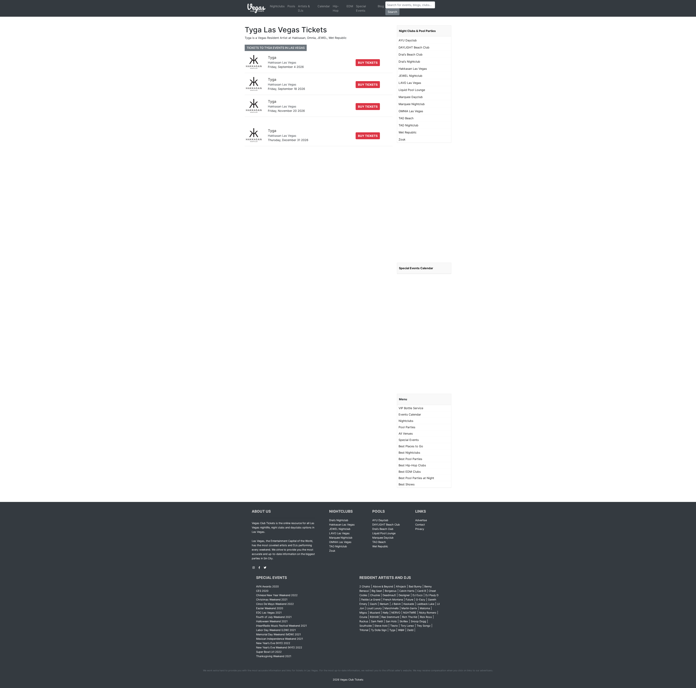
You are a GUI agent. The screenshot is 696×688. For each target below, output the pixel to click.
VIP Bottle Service (411, 408)
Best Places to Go (411, 446)
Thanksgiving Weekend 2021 (273, 656)
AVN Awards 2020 (267, 586)
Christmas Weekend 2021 (271, 599)
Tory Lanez (407, 625)
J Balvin (396, 603)
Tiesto (394, 625)
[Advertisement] (424, 202)
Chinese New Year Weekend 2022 (277, 595)
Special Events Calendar (416, 268)
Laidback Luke (425, 603)
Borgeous (391, 590)
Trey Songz (423, 625)
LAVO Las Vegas (410, 83)
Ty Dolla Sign (379, 630)
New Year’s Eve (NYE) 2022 (273, 643)
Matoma (425, 608)
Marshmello (391, 608)
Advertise (421, 520)
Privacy (419, 528)
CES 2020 (262, 590)
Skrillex (403, 621)
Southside (365, 625)
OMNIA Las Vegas (411, 111)
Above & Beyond (383, 586)
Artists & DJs (304, 8)
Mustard (375, 612)
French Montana (393, 599)
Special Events (361, 8)
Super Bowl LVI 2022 (269, 651)
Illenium (384, 603)
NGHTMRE (409, 612)
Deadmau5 (389, 595)
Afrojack (401, 586)
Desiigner (404, 595)
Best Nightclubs (409, 452)
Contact (420, 524)
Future (409, 599)
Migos (363, 612)
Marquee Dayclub (411, 97)
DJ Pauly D (431, 595)
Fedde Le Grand (370, 599)
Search (392, 12)
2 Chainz (364, 586)
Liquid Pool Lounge (412, 90)
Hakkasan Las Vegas (413, 68)
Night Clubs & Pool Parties (417, 31)
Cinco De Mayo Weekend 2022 (275, 603)
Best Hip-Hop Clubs (412, 465)
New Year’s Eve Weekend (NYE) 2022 (279, 647)
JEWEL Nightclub (410, 76)
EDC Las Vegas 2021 (269, 612)
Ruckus (363, 621)
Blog (381, 6)
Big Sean (377, 590)
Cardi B (421, 590)
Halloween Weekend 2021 (272, 621)
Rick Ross (426, 616)
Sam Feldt (377, 621)
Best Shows (407, 484)
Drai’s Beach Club (410, 54)
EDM (350, 6)
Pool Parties (407, 427)
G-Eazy (420, 599)
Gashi (373, 603)
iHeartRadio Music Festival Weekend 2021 (281, 625)
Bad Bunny (415, 586)
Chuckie (375, 595)
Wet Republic (408, 132)
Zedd (410, 630)
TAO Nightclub (408, 125)
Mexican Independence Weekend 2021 (279, 638)
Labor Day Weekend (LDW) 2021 (276, 630)
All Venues (406, 433)
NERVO (395, 612)
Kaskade (408, 603)
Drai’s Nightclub (409, 61)
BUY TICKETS (368, 62)
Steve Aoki (381, 625)
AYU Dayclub (408, 40)
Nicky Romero (427, 612)
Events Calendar (410, 414)
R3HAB (374, 616)
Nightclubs (277, 6)
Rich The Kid (409, 616)
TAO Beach (406, 118)
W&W (401, 630)
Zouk (402, 139)
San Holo (391, 621)
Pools (291, 6)
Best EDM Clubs (410, 471)
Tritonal (363, 630)
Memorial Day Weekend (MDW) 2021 (278, 634)
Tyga (392, 630)
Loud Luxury (374, 608)
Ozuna (363, 616)
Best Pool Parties (410, 459)
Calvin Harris (407, 590)
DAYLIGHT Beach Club (414, 47)
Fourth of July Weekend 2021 (274, 616)
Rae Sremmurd (390, 616)
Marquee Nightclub (412, 104)
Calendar (324, 6)
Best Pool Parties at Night (416, 478)
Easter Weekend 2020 (269, 608)
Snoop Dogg (418, 621)
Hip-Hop (336, 8)
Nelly (386, 612)
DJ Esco (418, 595)
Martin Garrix (409, 608)
